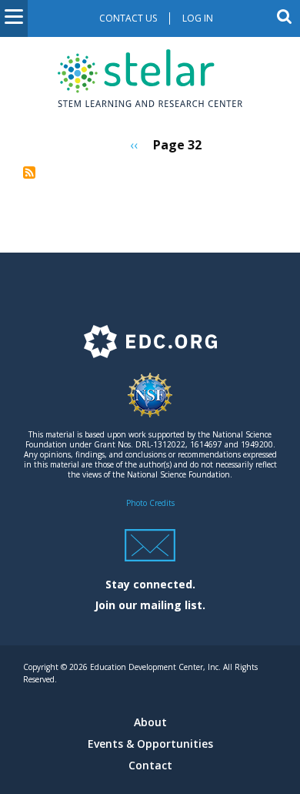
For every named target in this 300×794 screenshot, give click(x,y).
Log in (197, 18)
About (150, 722)
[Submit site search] (284, 16)
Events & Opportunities (150, 743)
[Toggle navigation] (14, 18)
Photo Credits (150, 503)
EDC (150, 349)
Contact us (128, 18)
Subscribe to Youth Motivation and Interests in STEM (29, 172)
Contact (150, 765)
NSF (150, 402)
